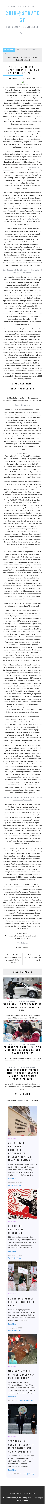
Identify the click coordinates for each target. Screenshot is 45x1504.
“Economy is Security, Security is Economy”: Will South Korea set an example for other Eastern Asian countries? (22, 1419)
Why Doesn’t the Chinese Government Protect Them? (22, 1349)
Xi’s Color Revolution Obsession (22, 1204)
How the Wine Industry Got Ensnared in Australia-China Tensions (12, 959)
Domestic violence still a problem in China (22, 1276)
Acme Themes (22, 1500)
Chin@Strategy (30, 78)
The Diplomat (22, 943)
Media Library (23, 948)
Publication (12, 1138)
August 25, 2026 (15, 1001)
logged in (20, 1100)
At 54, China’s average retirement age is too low (33, 957)
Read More (12, 1179)
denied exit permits (32, 219)
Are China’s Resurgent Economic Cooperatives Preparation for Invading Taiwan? (22, 1121)
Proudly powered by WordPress (14, 1498)
